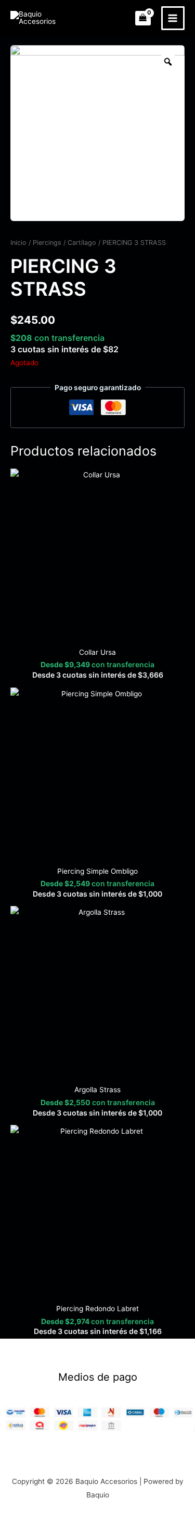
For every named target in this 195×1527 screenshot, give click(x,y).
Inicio (18, 242)
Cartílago (82, 242)
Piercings (47, 242)
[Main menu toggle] (173, 18)
